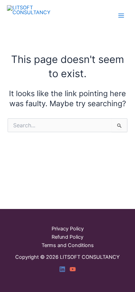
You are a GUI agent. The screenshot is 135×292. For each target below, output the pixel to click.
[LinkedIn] (62, 269)
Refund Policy (67, 237)
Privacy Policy (68, 229)
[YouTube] (73, 269)
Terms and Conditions (68, 245)
